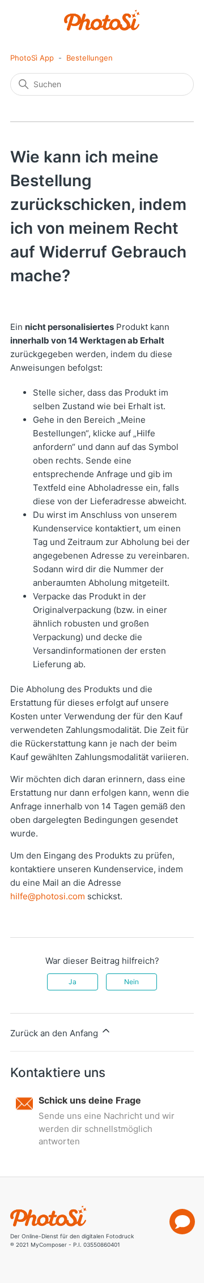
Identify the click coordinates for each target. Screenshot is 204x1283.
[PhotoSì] (102, 20)
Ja (72, 981)
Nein (131, 981)
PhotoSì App (32, 57)
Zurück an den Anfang (55, 1033)
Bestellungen (89, 57)
